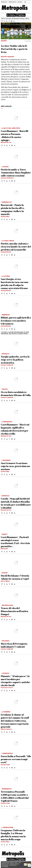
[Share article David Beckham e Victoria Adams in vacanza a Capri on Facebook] (2, 584)
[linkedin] (7, 21)
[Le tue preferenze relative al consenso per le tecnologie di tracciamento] (29, 865)
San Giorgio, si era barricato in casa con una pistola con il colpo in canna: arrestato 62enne (14, 283)
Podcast (22, 18)
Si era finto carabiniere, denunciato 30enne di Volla (16, 393)
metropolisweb (6, 252)
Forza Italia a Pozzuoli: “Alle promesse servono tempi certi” (16, 759)
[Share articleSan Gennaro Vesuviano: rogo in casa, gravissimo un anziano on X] (5, 474)
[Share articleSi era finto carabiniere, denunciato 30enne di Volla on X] (5, 400)
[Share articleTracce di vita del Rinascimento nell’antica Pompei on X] (5, 619)
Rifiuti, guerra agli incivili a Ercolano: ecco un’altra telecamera (16, 320)
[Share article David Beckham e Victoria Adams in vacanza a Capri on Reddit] (15, 584)
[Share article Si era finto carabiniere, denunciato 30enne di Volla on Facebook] (2, 400)
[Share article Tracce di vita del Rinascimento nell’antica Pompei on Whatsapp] (12, 619)
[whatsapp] (11, 21)
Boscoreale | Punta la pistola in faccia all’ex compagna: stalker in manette (12, 209)
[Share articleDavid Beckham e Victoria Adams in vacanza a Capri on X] (5, 584)
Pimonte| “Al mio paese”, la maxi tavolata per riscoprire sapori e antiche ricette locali (15, 681)
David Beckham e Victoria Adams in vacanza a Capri (15, 577)
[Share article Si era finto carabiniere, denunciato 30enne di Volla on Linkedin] (7, 400)
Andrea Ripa (5, 216)
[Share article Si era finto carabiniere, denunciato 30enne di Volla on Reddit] (15, 400)
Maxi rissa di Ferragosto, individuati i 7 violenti (14, 645)
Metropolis (4, 548)
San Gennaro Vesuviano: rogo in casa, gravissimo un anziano (15, 466)
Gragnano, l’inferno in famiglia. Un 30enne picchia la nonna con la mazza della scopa (13, 835)
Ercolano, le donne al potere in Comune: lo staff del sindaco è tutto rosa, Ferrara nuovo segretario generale (15, 720)
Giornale (20, 1)
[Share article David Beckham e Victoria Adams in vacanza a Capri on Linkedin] (7, 584)
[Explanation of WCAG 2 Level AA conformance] (27, 865)
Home (3, 18)
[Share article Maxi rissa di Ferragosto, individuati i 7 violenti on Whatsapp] (12, 652)
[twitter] (4, 21)
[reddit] (14, 21)
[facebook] (2, 21)
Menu (27, 18)
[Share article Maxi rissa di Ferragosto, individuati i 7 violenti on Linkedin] (7, 652)
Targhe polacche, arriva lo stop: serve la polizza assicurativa (15, 359)
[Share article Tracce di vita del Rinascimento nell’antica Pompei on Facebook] (2, 619)
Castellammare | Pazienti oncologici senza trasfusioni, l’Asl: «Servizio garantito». (15, 542)
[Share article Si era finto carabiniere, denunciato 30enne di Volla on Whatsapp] (12, 400)
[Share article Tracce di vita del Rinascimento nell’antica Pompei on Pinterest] (10, 619)
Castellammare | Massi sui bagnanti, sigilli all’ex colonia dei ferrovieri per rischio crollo (15, 429)
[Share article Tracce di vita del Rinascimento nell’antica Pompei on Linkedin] (7, 619)
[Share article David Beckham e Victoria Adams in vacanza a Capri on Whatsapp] (12, 584)
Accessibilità (5, 866)
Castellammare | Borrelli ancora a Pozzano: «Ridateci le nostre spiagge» (14, 135)
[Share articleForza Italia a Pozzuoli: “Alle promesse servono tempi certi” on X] (5, 767)
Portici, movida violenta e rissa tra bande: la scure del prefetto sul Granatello (16, 246)
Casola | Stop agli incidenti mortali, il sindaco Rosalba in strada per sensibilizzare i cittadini (16, 503)
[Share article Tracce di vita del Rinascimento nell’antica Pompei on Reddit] (15, 619)
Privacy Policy (13, 865)
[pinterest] (9, 21)
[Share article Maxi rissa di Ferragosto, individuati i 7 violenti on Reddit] (15, 652)
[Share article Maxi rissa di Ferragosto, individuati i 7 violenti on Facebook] (2, 652)
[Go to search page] (25, 2)
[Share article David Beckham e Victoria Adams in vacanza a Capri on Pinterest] (10, 584)
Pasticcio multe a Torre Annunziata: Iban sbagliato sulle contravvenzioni (16, 172)
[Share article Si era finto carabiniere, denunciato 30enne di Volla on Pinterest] (10, 400)
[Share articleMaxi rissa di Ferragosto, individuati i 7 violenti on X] (5, 652)
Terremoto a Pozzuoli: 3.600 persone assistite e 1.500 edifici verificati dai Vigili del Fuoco (15, 796)
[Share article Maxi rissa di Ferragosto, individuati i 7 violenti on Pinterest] (10, 652)
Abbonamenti (12, 1)
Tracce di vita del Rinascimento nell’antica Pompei (14, 611)
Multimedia (15, 18)
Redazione (4, 1)
